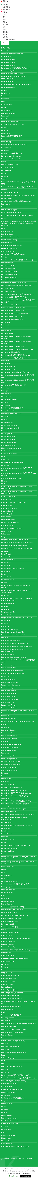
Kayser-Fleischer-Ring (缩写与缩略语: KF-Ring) (17, 215)
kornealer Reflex (6, 952)
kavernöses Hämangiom (9, 210)
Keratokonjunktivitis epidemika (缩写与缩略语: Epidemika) (16, 342)
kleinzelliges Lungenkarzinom (11, 478)
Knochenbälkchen (7, 517)
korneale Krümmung (8, 941)
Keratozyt (4, 391)
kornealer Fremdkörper (8, 947)
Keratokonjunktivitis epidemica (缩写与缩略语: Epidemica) (16, 337)
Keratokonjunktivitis (7, 333)
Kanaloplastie (5, 96)
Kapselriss (4, 127)
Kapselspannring (7, 139)
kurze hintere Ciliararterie (9, 1121)
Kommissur (5, 595)
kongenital (4, 638)
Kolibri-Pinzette (6, 554)
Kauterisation (5, 204)
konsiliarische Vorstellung (9, 770)
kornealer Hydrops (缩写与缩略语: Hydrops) (15, 950)
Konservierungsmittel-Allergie (11, 761)
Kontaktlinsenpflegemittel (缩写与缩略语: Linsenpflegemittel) (14, 818)
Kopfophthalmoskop (7, 904)
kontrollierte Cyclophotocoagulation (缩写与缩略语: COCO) (18, 858)
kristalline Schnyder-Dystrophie (11, 1089)
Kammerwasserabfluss (8, 59)
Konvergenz (5, 878)
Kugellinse (4, 1106)
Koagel (3, 537)
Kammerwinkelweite (8, 87)
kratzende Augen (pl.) (8, 1058)
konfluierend (5, 626)
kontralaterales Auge (8, 839)
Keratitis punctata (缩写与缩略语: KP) (13, 283)
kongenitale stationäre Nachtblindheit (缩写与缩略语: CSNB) (18, 661)
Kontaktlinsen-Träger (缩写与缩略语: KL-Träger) (17, 801)
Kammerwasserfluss (8, 62)
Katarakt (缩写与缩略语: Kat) (10, 192)
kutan (3, 1132)
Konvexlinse (5, 898)
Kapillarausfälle (6, 110)
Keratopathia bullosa (8, 369)
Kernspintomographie (8, 411)
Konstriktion (5, 776)
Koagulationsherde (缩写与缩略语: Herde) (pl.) (16, 548)
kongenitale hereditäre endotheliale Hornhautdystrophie (13, 650)
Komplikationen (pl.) (8, 612)
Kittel (3, 456)
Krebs (3, 1063)
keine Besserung (6, 242)
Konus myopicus (6, 875)
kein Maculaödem (7, 231)
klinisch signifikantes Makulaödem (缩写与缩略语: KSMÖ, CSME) (17, 493)
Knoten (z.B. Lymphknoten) (10, 522)
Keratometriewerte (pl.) (8, 366)
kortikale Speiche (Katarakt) (10, 990)
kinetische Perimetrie (8, 445)
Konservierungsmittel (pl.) (9, 758)
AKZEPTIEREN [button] (25, 1176)
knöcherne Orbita (7, 525)
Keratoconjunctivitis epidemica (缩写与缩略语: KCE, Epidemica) (18, 301)
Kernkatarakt (5, 405)
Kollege (3, 574)
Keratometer (5, 361)
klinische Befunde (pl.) (8, 497)
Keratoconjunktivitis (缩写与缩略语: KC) (14, 316)
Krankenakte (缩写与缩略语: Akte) (12, 1015)
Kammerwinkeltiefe (7, 81)
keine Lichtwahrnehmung (9, 248)
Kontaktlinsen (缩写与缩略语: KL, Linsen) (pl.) (16, 793)
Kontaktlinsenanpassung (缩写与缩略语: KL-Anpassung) (15, 805)
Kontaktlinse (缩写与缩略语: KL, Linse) (14, 790)
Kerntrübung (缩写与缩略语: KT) (11, 414)
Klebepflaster (5, 465)
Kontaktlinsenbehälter (8, 811)
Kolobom (4, 582)
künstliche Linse (6, 1144)
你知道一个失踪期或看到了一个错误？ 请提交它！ (18, 1158)
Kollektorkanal (6, 577)
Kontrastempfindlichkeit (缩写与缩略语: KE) (15, 845)
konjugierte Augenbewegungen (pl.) (13, 673)
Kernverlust (5, 416)
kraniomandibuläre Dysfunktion (11, 1006)
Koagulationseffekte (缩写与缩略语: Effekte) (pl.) (17, 542)
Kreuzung (4, 1069)
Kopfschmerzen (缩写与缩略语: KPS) (13, 910)
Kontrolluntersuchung (8, 867)
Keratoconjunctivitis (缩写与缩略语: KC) (14, 297)
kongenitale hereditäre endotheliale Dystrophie (16, 646)
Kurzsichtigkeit (6, 1129)
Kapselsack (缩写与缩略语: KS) (11, 136)
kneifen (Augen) (6, 514)
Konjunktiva (5, 676)
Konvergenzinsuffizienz (9, 881)
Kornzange (5, 967)
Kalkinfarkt (4, 51)
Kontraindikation (6, 834)
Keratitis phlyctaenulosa (9, 271)
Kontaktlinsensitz (7, 822)
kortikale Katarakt (7, 987)
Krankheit (4, 1043)
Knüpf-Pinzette (6, 531)
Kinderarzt (4, 431)
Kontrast (4, 842)
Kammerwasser (6, 56)
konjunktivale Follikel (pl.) (9, 682)
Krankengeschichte (7, 1018)
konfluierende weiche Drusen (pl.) (12, 632)
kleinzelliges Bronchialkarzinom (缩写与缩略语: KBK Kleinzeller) (18, 474)
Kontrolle (4, 854)
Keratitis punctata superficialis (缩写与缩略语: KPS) (18, 285)
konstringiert (5, 781)
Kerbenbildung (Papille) (9, 399)
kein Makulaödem (7, 234)
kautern (3, 207)
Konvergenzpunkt (7, 887)
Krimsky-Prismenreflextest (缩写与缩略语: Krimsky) (18, 1078)
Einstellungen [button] (13, 1176)
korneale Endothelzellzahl (10, 932)
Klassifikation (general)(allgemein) (12, 462)
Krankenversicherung (8, 1038)
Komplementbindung (8, 603)
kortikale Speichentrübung (10, 995)
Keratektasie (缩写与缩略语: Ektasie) (13, 254)
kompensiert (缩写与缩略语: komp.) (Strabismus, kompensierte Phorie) (17, 599)
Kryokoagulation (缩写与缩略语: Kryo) (13, 1098)
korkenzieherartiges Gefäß (10, 921)
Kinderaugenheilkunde (8, 436)
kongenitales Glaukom (8, 668)
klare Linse (5, 459)
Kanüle (3, 107)
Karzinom (4, 176)
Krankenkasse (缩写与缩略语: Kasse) (13, 1029)
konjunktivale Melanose (9, 693)
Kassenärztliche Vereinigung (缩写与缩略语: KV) (17, 187)
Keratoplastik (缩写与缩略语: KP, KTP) (13, 385)
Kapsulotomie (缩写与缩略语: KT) (12, 153)
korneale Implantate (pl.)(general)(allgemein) (16, 938)
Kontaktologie (5, 831)
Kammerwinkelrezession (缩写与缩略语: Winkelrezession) (14, 78)
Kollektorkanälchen (7, 580)
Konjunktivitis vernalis (8, 718)
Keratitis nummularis (8, 268)
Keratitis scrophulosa (8, 291)
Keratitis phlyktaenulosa (9, 274)
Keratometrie (5, 363)
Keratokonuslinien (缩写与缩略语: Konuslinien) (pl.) (18, 358)
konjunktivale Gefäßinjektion (10, 685)
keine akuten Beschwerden (10, 237)
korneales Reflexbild (8, 961)
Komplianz (4, 606)
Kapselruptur (5, 133)
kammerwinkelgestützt (8, 71)
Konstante (4, 773)
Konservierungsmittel (8, 756)
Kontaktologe (5, 828)
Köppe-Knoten (6, 1138)
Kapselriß (4, 130)
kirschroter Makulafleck (9, 454)
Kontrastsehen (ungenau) (9, 848)
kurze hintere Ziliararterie (9, 1124)
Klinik (3, 484)
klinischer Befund (7, 511)
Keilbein (4, 218)
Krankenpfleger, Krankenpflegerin (12, 1032)
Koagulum (4, 551)
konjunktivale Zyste (7, 702)
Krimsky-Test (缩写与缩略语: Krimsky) (13, 1081)
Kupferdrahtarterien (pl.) (9, 1118)
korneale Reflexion (7, 944)
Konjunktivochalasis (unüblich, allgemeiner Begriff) (18, 721)
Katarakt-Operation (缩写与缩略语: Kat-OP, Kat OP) (18, 195)
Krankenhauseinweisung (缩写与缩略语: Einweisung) (18, 1023)
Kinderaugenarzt (6, 434)
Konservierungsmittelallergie (10, 764)
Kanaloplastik (5, 99)
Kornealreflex (5, 964)
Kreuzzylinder (5, 1072)
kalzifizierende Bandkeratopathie (12, 53)
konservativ (5, 741)
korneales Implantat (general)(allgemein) (14, 958)
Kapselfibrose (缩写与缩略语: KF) (12, 121)
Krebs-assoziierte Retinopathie (11, 1066)
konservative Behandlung (9, 747)
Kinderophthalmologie (8, 442)
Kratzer (3, 1061)
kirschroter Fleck (6, 451)
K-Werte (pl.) (5, 48)
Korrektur (4, 970)
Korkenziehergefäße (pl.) (9, 927)
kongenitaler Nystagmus (9, 665)
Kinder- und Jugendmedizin (10, 428)
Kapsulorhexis (6, 147)
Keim (3, 228)
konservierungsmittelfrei (9, 767)
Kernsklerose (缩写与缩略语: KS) (12, 408)
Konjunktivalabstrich (8, 679)
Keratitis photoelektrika (9, 280)
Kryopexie (4, 1101)
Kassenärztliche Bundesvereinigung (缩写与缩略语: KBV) (18, 183)
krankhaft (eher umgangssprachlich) (13, 1040)
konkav (3, 724)
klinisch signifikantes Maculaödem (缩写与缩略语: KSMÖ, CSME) (17, 488)
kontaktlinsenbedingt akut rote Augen (13, 809)
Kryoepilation (5, 1095)
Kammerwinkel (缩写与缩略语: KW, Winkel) (15, 68)
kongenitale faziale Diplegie (10, 640)
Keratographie (6, 330)
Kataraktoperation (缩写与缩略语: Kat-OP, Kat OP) (17, 201)
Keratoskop (5, 388)
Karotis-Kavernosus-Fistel (9, 164)
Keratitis (4, 257)
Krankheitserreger (7, 1049)
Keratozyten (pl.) (6, 393)
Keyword (4, 419)
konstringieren (6, 779)
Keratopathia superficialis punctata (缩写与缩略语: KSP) (17, 381)
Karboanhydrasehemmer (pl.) (11, 159)
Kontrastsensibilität (7, 851)
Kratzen (3, 1055)
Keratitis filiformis (7, 262)
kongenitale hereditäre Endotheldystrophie (15, 643)
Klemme (4, 481)
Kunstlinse (4, 1112)
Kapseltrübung (6, 142)
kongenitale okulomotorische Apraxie (13, 657)
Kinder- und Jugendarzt (9, 425)
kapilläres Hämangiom (8, 113)
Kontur (3, 869)
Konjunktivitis (5, 716)
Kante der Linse (6, 104)
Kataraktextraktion (7, 198)
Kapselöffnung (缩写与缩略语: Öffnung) (14, 144)
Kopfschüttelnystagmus (9, 912)
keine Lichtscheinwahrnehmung (11, 245)
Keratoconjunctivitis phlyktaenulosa (13, 308)
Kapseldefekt (5, 119)
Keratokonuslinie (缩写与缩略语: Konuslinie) (15, 355)
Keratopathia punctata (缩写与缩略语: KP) (15, 372)
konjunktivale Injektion (8, 690)
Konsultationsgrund (7, 784)
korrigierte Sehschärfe (8, 978)
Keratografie (5, 325)
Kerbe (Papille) (6, 396)
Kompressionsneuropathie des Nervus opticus (16, 617)
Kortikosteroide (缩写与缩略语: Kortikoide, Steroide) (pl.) (18, 1002)
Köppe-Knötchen (6, 1141)
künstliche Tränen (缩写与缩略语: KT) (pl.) (15, 1146)
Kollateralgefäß (6, 571)
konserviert (5, 753)
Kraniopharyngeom (7, 1009)
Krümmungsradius (7, 1103)
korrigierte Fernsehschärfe (10, 975)
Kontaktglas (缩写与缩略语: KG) (11, 787)
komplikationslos (6, 615)
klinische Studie (6, 505)
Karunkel (4, 173)
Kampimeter (5, 90)
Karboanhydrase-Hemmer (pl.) (11, 156)
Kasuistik (4, 189)
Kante (3, 101)
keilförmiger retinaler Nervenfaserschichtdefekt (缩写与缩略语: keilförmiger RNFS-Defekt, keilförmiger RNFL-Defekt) (18, 223)
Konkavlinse (5, 727)
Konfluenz (4, 623)
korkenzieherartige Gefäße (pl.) (11, 918)
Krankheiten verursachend (10, 1046)
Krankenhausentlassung (9, 1026)
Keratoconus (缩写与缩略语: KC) (12, 319)
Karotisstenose (6, 170)
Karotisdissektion (7, 167)
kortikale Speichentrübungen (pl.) (12, 998)
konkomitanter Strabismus (9, 733)
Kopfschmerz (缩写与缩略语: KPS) (12, 907)
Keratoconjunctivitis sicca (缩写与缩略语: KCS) (16, 313)
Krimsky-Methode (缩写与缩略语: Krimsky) (15, 1075)
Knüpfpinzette (5, 534)
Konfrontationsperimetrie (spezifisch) (13, 635)
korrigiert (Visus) (6, 972)
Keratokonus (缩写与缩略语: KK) (12, 352)
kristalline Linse (6, 1086)
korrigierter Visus (7, 984)
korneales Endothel (7, 955)
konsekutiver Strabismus (9, 738)
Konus (3, 872)
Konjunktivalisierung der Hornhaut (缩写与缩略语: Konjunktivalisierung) (17, 712)
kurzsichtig (4, 1126)
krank (3, 1012)
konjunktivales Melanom (9, 708)
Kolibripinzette (6, 557)
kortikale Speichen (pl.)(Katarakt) (12, 993)
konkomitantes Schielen (9, 736)
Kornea (3, 930)
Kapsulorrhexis (6, 150)
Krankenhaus (5, 1020)
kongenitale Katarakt (8, 654)
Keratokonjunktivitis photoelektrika (12, 346)
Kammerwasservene (8, 65)
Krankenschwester (7, 1035)
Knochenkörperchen (8, 519)
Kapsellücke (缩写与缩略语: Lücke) (12, 124)
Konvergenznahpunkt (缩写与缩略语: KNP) (15, 884)
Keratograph (5, 328)
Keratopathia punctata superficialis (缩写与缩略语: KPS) (17, 376)
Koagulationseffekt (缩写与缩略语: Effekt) (14, 539)
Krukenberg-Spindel (8, 1092)
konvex (3, 895)
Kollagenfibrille (6, 565)
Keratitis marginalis (7, 265)
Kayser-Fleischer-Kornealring (11, 212)
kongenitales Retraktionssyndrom (12, 670)
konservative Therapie (8, 750)
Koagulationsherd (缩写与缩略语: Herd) (14, 545)
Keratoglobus (5, 322)
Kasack (3, 179)
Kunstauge (4, 1109)
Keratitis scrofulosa (7, 288)
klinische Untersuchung (9, 508)
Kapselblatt (5, 116)
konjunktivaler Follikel (8, 705)
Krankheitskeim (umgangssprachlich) (13, 1052)
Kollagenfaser (6, 562)
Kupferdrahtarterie (7, 1115)
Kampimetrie (5, 93)
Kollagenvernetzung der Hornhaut (12, 568)
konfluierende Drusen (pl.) (9, 629)
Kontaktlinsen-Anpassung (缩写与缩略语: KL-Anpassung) (16, 797)
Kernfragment (5, 402)
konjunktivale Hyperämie (9, 688)
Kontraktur (4, 837)
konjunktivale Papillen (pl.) (10, 699)
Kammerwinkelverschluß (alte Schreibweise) (16, 84)
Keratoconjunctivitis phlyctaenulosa (13, 305)
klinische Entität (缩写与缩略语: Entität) (14, 502)
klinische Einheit (6, 499)
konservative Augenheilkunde (11, 744)
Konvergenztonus (7, 892)
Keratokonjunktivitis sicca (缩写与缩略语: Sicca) (17, 349)
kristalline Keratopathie (9, 1083)
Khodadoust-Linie (7, 422)
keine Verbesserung (7, 251)
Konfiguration (5, 620)
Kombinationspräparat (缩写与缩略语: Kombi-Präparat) (16, 586)
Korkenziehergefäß (7, 924)
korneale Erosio (6, 935)
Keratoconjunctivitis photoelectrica (12, 310)
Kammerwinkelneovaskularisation (12, 74)
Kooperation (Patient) (8, 901)
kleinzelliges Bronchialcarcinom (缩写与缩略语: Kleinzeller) (16, 469)
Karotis (3, 162)
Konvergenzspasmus (8, 889)
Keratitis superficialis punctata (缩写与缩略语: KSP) (18, 294)
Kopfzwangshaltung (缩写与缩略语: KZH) (14, 915)
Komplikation (5, 609)
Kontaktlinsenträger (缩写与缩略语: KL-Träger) (16, 825)
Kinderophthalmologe (8, 439)
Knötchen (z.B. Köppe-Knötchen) (12, 528)
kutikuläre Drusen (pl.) (8, 1135)
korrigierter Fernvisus (8, 981)
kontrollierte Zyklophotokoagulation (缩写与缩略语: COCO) (18, 863)
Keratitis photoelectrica (9, 277)
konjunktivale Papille (8, 696)
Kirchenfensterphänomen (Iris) (11, 448)
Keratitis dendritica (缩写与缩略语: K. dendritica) (17, 260)
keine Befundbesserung (9, 240)
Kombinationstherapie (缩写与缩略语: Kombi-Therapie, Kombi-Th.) (16, 591)
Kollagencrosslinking (8, 560)
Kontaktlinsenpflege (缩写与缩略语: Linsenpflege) (17, 814)
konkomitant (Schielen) (9, 730)
